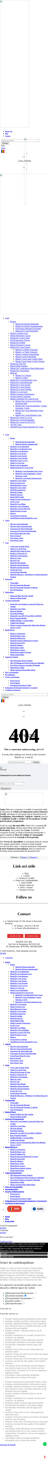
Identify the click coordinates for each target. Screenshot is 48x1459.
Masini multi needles (17, 497)
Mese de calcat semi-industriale (21, 526)
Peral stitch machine (17, 614)
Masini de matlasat (16, 645)
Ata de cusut (14, 502)
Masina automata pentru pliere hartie (22, 670)
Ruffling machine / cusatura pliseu (21, 621)
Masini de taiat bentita (18, 563)
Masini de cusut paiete (18, 609)
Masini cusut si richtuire (25, 357)
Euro (3, 148)
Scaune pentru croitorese (18, 516)
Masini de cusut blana (18, 504)
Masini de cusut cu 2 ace (19, 461)
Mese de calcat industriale (19, 524)
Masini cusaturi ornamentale (27, 354)
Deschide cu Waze (15, 936)
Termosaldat (14, 583)
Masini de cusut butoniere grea (21, 449)
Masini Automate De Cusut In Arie (21, 468)
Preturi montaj (15, 683)
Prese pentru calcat (16, 538)
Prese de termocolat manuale (20, 585)
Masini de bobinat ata (17, 638)
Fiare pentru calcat (16, 540)
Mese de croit (15, 560)
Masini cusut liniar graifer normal (29, 361)
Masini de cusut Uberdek (19, 458)
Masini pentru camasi (17, 650)
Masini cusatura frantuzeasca (20, 499)
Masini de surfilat (16, 492)
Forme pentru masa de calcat (20, 533)
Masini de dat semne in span (20, 551)
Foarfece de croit (16, 570)
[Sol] (33, 858)
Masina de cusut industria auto (28, 415)
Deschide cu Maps (32, 936)
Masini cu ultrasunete (17, 634)
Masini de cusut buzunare (19, 451)
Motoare (13, 513)
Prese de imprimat (16, 590)
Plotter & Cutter (15, 558)
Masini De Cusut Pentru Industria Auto (28, 478)
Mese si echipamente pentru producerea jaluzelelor (27, 663)
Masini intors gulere (17, 648)
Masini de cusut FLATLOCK (20, 509)
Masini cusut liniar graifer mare (28, 359)
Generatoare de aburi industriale (21, 529)
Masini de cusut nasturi (18, 456)
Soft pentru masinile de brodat (28, 328)
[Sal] (24, 858)
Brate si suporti (15, 536)
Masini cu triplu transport (26, 352)
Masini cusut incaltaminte (19, 465)
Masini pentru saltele (17, 668)
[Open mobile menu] (24, 720)
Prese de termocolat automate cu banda (24, 588)
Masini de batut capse (17, 636)
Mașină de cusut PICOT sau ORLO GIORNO (26, 616)
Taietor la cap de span (18, 549)
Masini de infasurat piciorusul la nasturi (24, 641)
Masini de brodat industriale (27, 324)
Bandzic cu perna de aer (18, 553)
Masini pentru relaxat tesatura (20, 652)
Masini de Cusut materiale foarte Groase (29, 471)
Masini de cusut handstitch (26, 331)
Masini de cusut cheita (18, 488)
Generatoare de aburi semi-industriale (23, 531)
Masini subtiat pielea (17, 655)
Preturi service (15, 681)
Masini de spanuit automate (19, 567)
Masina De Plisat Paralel (18, 598)
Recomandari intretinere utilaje (20, 685)
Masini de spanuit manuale (19, 565)
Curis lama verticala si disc (19, 546)
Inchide (3, 953)
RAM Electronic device (17, 490)
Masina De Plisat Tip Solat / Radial (21, 596)
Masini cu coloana (23, 375)
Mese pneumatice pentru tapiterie (21, 661)
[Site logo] (14, 127)
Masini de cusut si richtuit (19, 506)
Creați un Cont (6, 1241)
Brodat (12, 438)
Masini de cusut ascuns (18, 454)
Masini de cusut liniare (18, 481)
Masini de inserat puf (17, 643)
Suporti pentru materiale (18, 572)
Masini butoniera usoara (18, 485)
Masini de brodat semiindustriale (29, 326)
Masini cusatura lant (17, 483)
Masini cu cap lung (17, 463)
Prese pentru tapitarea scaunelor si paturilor (25, 665)
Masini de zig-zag (16, 495)
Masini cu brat (21, 378)
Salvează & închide (8, 1445)
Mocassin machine (16, 611)
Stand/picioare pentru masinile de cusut (23, 518)
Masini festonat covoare (18, 511)
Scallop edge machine (17, 623)
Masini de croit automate (19, 556)
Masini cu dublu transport (26, 350)
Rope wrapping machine (18, 618)
